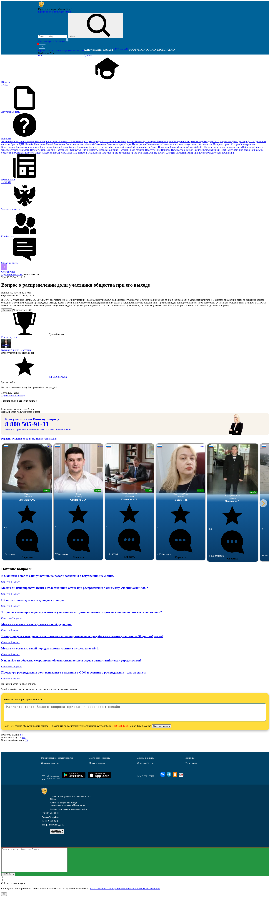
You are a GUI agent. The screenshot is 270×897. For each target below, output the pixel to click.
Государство (211, 141)
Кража (64, 147)
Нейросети (248, 147)
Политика (113, 150)
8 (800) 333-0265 (120, 49)
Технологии (94, 152)
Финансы (143, 152)
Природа (166, 150)
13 (26, 740)
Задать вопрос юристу (13, 395)
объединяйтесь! (65, 9)
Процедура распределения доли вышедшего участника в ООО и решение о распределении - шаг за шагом (73, 672)
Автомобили (8, 141)
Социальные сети (25, 152)
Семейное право (241, 150)
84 (21, 734)
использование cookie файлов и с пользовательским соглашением (125, 888)
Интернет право (222, 144)
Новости (25, 150)
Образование (63, 150)
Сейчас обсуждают (63, 51)
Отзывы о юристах (50, 763)
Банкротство (128, 141)
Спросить (27, 557)
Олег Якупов (8, 271)
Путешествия (178, 150)
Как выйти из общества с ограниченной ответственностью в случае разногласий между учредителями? (71, 660)
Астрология (108, 141)
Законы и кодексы (145, 758)
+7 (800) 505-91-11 (50, 813)
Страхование (49, 152)
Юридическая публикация (220, 152)
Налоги (208, 147)
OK (3, 894)
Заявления (101, 144)
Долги (251, 141)
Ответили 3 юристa (11, 666)
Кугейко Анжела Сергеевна (16, 350)
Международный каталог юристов (57, 758)
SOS (40, 56)
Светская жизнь (212, 150)
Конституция (8, 147)
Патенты (94, 150)
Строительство (64, 152)
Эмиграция (192, 152)
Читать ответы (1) (22, 310)
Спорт (38, 152)
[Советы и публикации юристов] (41, 7)
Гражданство (225, 141)
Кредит (72, 147)
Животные (40, 144)
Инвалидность (154, 144)
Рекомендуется (9, 337)
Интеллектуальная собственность (195, 144)
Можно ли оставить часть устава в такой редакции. (36, 624)
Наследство (218, 147)
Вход (42, 46)
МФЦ (200, 147)
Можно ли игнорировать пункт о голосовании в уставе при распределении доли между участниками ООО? (74, 587)
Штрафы (171, 152)
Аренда (97, 141)
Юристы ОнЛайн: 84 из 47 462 (18, 438)
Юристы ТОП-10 (46, 51)
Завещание (60, 144)
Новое (78, 51)
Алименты (65, 141)
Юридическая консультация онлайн (54, 12)
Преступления (153, 150)
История (235, 144)
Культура (94, 147)
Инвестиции (169, 144)
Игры (128, 144)
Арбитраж (87, 141)
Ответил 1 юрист (10, 582)
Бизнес (139, 141)
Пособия (123, 150)
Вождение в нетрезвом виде (188, 141)
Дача (235, 141)
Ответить (6, 310)
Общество (76, 150)
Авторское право (49, 141)
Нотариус (35, 150)
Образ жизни (48, 150)
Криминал (83, 147)
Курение (103, 147)
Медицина (138, 147)
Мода (173, 147)
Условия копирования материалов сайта (68, 809)
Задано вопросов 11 (11, 274)
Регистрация (50, 438)
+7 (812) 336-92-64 (50, 821)
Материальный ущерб (120, 147)
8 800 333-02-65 (120, 726)
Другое (15, 144)
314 (23, 737)
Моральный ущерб (187, 147)
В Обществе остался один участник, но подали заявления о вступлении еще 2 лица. (57, 575)
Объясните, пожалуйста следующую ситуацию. (33, 600)
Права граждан (136, 150)
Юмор (202, 152)
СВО (224, 150)
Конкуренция (247, 144)
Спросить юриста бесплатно (51, 41)
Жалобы (29, 144)
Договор (242, 141)
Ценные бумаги (157, 152)
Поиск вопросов (97, 763)
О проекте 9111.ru (145, 763)
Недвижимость (233, 147)
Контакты (189, 758)
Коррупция (46, 147)
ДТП (22, 144)
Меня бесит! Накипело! (157, 147)
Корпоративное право (28, 147)
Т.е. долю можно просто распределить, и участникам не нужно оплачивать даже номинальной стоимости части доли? (81, 612)
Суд (75, 152)
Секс (229, 150)
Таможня (83, 152)
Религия (198, 150)
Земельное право (116, 144)
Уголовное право (128, 152)
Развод (190, 150)
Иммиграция (139, 144)
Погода (103, 150)
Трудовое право (110, 152)
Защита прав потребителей (80, 144)
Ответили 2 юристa (11, 618)
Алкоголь (76, 141)
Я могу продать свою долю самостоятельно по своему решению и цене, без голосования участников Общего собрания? (82, 636)
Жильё (50, 144)
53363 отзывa (57, 376)
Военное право (165, 141)
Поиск (39, 438)
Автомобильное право (27, 141)
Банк (118, 141)
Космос (56, 147)
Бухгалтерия (150, 141)
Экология (181, 152)
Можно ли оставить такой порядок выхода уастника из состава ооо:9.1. (50, 648)
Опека (85, 150)
